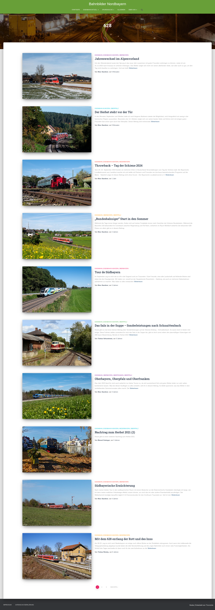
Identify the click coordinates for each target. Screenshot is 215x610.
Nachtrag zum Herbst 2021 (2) (115, 432)
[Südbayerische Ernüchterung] (56, 503)
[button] (98, 10)
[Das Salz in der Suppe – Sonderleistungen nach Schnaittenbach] (56, 343)
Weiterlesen (133, 68)
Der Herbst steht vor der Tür (114, 112)
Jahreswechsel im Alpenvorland (117, 59)
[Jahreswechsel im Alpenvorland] (56, 76)
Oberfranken (118, 375)
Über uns (132, 10)
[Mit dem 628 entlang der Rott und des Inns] (56, 556)
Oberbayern (124, 55)
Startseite (76, 10)
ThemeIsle (209, 605)
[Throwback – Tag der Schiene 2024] (56, 183)
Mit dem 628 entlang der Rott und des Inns (124, 539)
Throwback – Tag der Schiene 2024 (118, 165)
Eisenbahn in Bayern (111, 55)
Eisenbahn (99, 55)
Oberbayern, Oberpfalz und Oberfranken (122, 379)
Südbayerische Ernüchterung (115, 485)
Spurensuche (107, 10)
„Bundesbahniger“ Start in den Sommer (121, 219)
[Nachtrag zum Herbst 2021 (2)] (56, 449)
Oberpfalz (115, 108)
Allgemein (121, 10)
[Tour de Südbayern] (56, 289)
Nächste (113, 587)
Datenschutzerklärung (24, 605)
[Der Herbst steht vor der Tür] (56, 129)
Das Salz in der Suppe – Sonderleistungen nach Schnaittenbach (138, 325)
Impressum (7, 605)
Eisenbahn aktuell (90, 10)
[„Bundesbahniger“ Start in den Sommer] (56, 236)
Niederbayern (124, 162)
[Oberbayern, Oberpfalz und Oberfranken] (56, 396)
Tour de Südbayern (107, 272)
